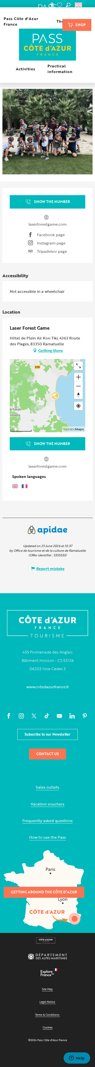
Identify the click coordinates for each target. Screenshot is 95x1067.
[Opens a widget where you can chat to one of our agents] (76, 1058)
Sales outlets (47, 787)
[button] (68, 5)
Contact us (47, 753)
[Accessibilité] (52, 5)
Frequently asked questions (47, 821)
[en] (78, 5)
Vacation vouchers (47, 804)
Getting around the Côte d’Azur (44, 892)
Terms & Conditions (47, 1015)
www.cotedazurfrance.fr (47, 687)
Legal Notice (47, 1002)
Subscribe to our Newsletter (47, 734)
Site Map (47, 989)
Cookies (48, 1027)
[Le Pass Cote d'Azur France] (47, 45)
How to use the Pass (47, 837)
